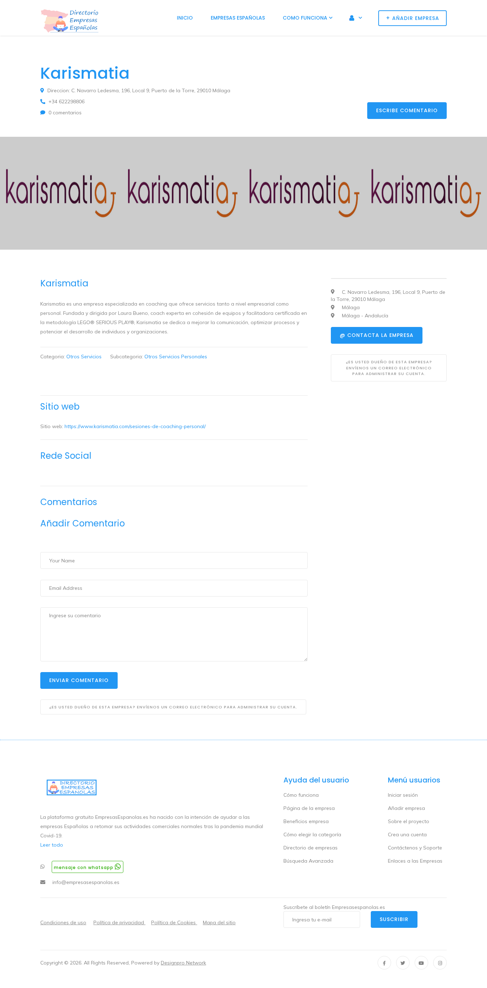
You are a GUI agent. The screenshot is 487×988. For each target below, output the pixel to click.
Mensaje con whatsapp (84, 867)
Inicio (185, 17)
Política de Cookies (174, 922)
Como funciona (305, 17)
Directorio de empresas (310, 847)
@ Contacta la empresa (377, 335)
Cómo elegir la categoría (312, 834)
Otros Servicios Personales (175, 356)
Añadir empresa (406, 808)
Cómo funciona (301, 795)
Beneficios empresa (306, 821)
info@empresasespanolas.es (85, 882)
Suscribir (394, 919)
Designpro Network (183, 963)
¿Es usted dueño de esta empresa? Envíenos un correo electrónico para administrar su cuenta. (173, 707)
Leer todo (51, 845)
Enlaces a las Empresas (415, 861)
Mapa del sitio (219, 922)
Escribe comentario (407, 110)
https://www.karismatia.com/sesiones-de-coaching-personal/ (135, 426)
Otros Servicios (84, 356)
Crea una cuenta (407, 834)
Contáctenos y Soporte (415, 847)
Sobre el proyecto (408, 821)
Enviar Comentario (79, 680)
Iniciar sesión (403, 795)
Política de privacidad (119, 922)
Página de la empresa (309, 808)
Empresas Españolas (238, 17)
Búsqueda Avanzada (308, 861)
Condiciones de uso (63, 922)
